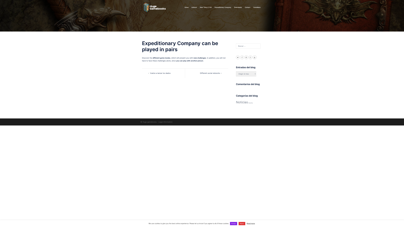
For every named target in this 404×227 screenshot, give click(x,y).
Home (187, 7)
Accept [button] (233, 223)
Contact (247, 7)
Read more (251, 223)
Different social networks (210, 73)
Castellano (256, 7)
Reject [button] (242, 223)
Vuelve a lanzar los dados (160, 73)
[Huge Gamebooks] (154, 7)
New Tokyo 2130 (206, 7)
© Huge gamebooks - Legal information (156, 122)
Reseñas (250, 103)
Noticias (242, 102)
